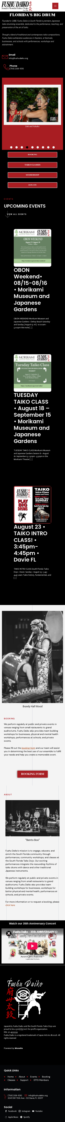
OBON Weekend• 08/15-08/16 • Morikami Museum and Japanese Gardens (32, 289)
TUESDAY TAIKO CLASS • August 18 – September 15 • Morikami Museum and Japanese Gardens (32, 418)
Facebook (12, 1111)
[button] (11, 147)
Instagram (25, 1111)
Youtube (38, 1111)
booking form (28, 748)
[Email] (5, 56)
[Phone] (6, 67)
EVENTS (8, 199)
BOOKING (9, 718)
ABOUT (8, 794)
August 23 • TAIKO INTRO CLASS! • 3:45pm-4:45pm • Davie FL (30, 543)
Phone (13, 66)
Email (12, 55)
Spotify (26, 1117)
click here (10, 905)
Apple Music (13, 1117)
